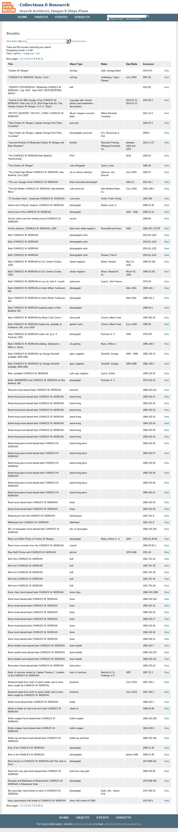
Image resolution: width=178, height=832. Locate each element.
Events (61, 17)
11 (42, 59)
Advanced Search (133, 19)
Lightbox (17, 53)
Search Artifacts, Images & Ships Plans (54, 11)
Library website (83, 824)
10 (39, 59)
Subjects (82, 17)
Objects (41, 17)
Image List (28, 53)
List (38, 53)
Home (22, 17)
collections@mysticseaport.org (122, 824)
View (166, 70)
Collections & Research (45, 5)
